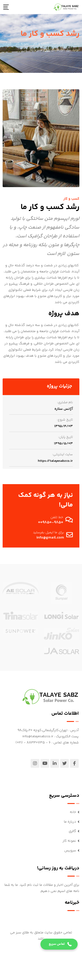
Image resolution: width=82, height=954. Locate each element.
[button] (59, 944)
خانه (73, 812)
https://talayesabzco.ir (55, 461)
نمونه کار (69, 841)
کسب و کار (71, 199)
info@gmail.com (50, 538)
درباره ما (70, 822)
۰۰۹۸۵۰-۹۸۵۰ (50, 522)
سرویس (70, 850)
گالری (72, 831)
